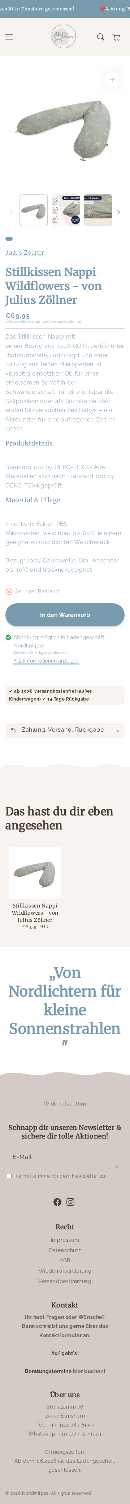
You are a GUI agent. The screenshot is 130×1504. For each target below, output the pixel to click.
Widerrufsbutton (65, 1104)
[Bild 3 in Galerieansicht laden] (98, 210)
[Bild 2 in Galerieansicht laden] (66, 210)
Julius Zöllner (24, 252)
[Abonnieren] (117, 1166)
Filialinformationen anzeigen (46, 661)
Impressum (65, 1240)
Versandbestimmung (64, 1281)
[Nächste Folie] (118, 212)
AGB (65, 1260)
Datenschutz (65, 1250)
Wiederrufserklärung (65, 1271)
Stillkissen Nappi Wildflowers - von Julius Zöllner (35, 912)
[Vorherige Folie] (11, 212)
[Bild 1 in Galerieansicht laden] (34, 210)
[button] (9, 37)
